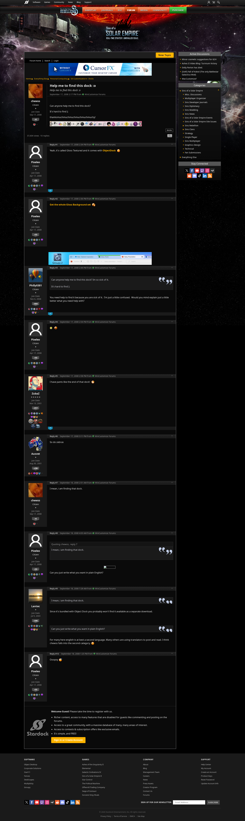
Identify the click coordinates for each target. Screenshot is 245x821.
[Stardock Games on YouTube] (197, 170)
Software (36, 2)
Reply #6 (54, 436)
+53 (35, 180)
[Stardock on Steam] (212, 170)
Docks (91, 78)
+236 (36, 468)
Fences (27, 776)
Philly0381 (35, 285)
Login (56, 60)
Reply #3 (54, 267)
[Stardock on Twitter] (186, 170)
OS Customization (78, 78)
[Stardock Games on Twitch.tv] (202, 170)
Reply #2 (54, 198)
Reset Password (207, 779)
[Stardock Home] (26, 2)
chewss (35, 101)
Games (47, 2)
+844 (36, 303)
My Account (206, 768)
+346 (36, 620)
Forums (146, 795)
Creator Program (150, 787)
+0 (36, 119)
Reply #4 (54, 322)
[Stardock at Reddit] (189, 175)
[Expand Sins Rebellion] (183, 125)
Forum (131, 10)
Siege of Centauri (89, 791)
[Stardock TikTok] (199, 175)
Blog (79, 2)
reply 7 (73, 544)
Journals (107, 10)
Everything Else (40, 78)
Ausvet (35, 453)
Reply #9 (54, 588)
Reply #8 (54, 533)
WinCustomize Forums (95, 94)
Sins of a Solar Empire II (92, 776)
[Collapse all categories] (218, 90)
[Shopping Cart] (214, 2)
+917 (36, 408)
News (70, 2)
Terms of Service (120, 816)
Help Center (206, 764)
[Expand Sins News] (183, 114)
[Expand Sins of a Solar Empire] (180, 90)
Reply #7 (54, 482)
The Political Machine (91, 783)
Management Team (151, 772)
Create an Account (209, 772)
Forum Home (35, 60)
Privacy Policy (106, 816)
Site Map (141, 816)
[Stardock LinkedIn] (204, 175)
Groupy (27, 787)
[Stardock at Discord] (194, 175)
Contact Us (147, 791)
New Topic (164, 55)
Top (172, 145)
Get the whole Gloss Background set (70, 204)
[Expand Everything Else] (180, 157)
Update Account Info (209, 783)
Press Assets (148, 783)
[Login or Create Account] (209, 2)
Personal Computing (59, 78)
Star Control (87, 779)
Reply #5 (54, 376)
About (145, 764)
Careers (146, 776)
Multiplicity (28, 783)
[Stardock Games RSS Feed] (209, 175)
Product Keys (206, 776)
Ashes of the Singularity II (93, 764)
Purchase (178, 10)
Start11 (27, 772)
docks (169, 130)
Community (59, 2)
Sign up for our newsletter (156, 802)
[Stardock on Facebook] (192, 170)
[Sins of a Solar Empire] (122, 29)
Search (47, 60)
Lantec (35, 606)
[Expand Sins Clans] (183, 129)
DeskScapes (29, 779)
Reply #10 (54, 653)
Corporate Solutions (32, 768)
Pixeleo (35, 162)
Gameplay (90, 10)
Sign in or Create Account (68, 740)
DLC (120, 10)
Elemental (86, 768)
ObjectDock (109, 150)
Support (88, 2)
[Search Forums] (218, 2)
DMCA (132, 816)
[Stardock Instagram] (207, 170)
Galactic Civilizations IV (91, 772)
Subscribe (213, 802)
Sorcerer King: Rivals (90, 795)
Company (148, 759)
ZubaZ (35, 393)
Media (144, 10)
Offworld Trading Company (93, 787)
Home (28, 78)
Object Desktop (30, 764)
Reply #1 (54, 144)
